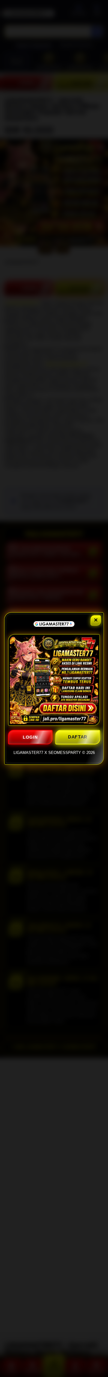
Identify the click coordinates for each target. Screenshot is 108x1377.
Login (30, 737)
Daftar (77, 737)
